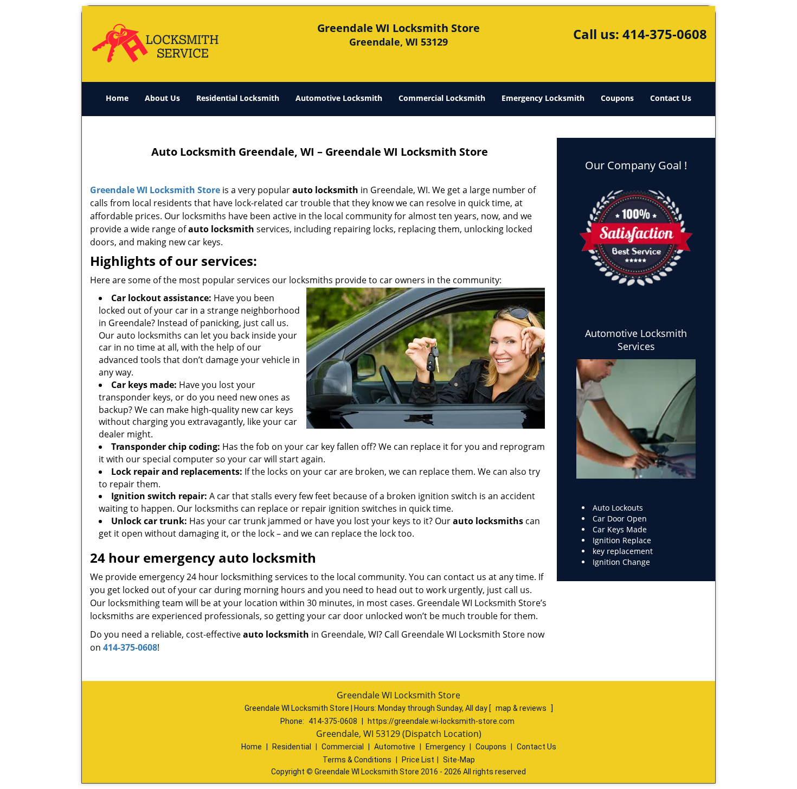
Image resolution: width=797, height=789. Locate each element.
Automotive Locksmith (338, 98)
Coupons (617, 98)
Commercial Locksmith (441, 98)
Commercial (343, 746)
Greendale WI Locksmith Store (155, 190)
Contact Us (670, 98)
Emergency (445, 746)
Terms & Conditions (357, 759)
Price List (418, 759)
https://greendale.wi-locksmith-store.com (441, 721)
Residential (291, 746)
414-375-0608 (664, 34)
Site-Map (459, 759)
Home (117, 98)
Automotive (394, 746)
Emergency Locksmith (543, 98)
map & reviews (522, 708)
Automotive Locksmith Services (636, 340)
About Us (162, 98)
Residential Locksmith (237, 98)
